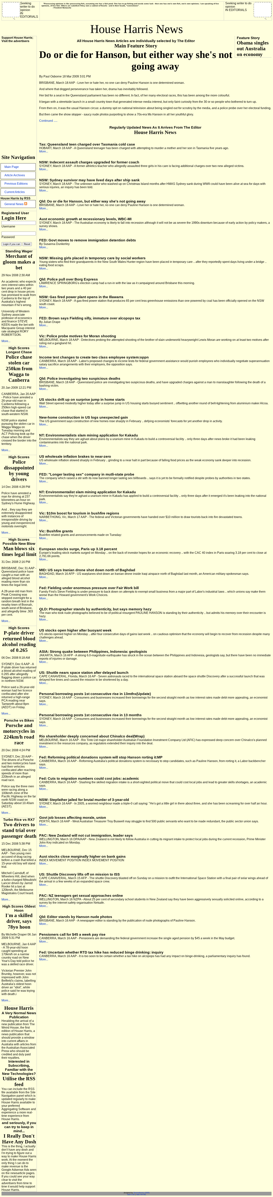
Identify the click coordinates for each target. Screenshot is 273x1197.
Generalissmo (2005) (142, 1193)
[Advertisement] (16, 98)
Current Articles (14, 192)
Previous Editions (16, 183)
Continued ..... (48, 120)
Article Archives (14, 175)
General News (14, 204)
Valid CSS (131, 1195)
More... (5, 341)
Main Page (11, 166)
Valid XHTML (141, 1195)
